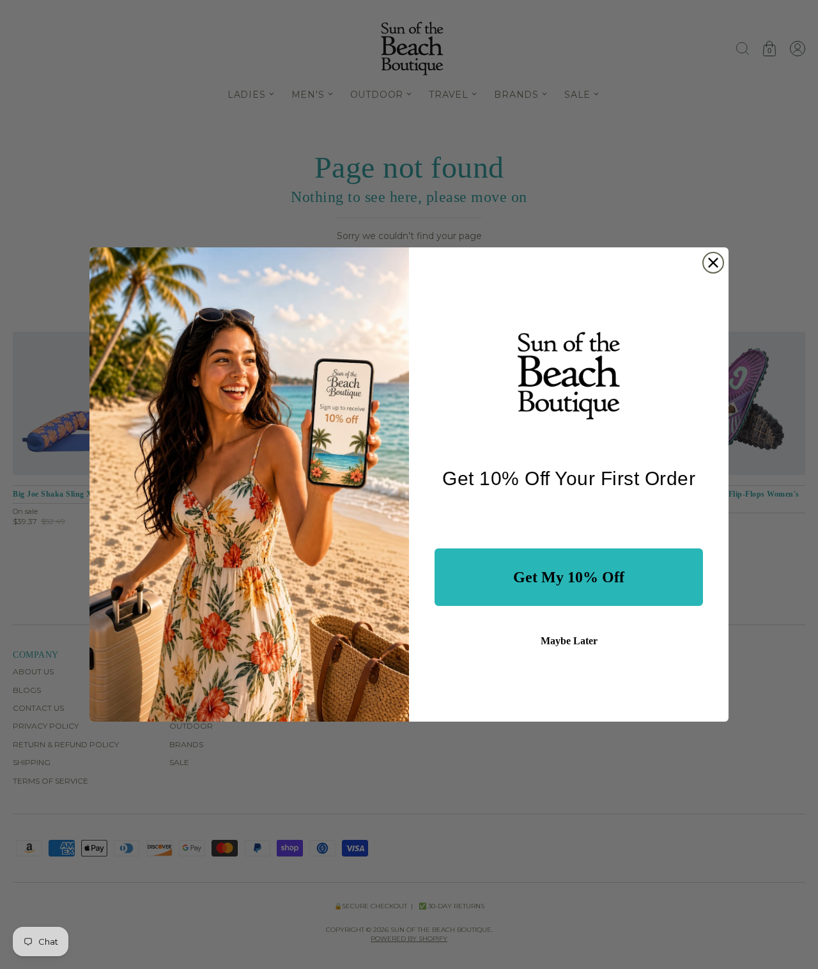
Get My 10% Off (568, 577)
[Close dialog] (713, 262)
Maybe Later (569, 640)
